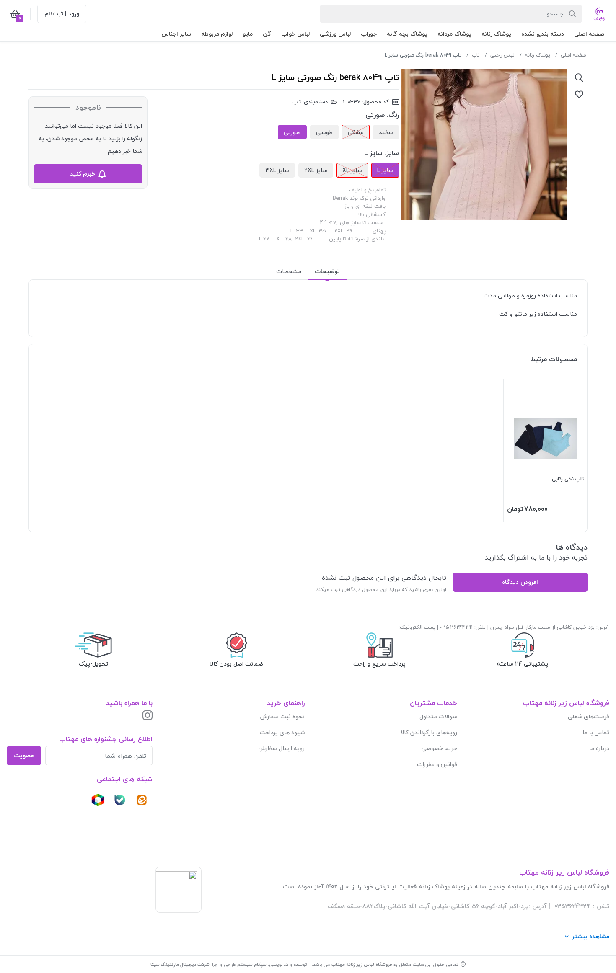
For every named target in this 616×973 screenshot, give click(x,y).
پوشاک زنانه (537, 55)
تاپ (476, 55)
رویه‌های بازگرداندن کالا (429, 732)
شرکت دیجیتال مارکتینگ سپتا (180, 964)
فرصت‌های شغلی (588, 716)
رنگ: (393, 115)
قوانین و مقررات (437, 764)
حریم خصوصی (439, 748)
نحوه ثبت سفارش (282, 716)
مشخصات (288, 271)
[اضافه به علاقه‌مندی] (579, 94)
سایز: (392, 153)
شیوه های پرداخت (282, 732)
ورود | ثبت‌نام (61, 13)
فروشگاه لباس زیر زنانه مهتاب (361, 964)
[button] (589, 34)
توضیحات (327, 271)
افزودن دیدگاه (520, 582)
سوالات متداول (438, 716)
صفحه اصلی (573, 55)
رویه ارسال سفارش (282, 748)
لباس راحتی (502, 55)
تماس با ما (595, 732)
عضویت (24, 755)
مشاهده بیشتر (590, 936)
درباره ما (599, 748)
